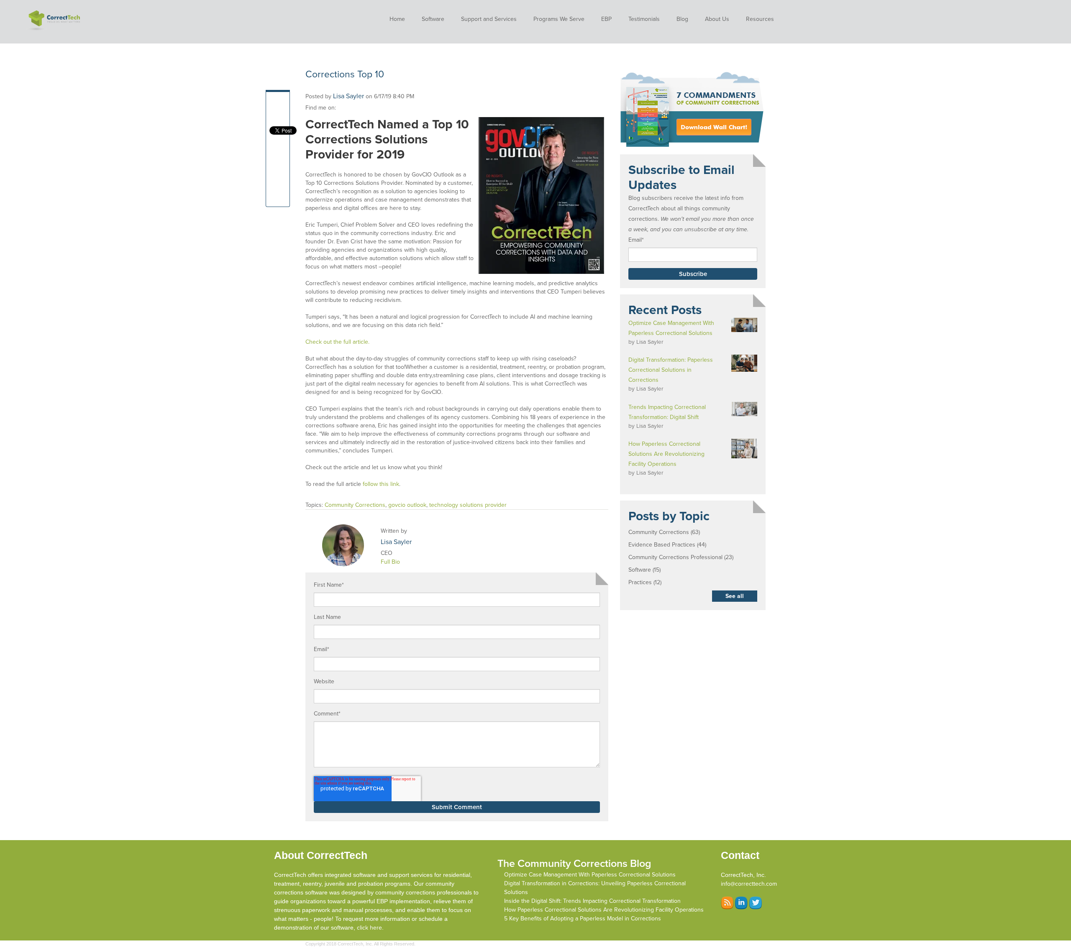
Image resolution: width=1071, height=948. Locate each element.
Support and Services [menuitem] (489, 19)
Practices (644, 582)
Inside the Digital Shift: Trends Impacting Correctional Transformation (592, 901)
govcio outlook (407, 504)
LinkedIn (354, 108)
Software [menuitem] (433, 19)
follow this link (381, 484)
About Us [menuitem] (717, 19)
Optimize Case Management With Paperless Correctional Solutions (590, 874)
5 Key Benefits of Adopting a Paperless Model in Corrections (582, 918)
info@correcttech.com (749, 883)
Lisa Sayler (348, 96)
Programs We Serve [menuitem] (558, 19)
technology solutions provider (468, 504)
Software (644, 569)
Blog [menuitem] (682, 19)
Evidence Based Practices (667, 544)
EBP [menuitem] (606, 19)
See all (734, 596)
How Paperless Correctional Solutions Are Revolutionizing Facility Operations (604, 909)
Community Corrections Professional (680, 557)
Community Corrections (355, 504)
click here (369, 927)
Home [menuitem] (397, 19)
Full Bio (390, 561)
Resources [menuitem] (760, 19)
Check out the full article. (337, 341)
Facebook (343, 108)
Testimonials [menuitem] (644, 19)
